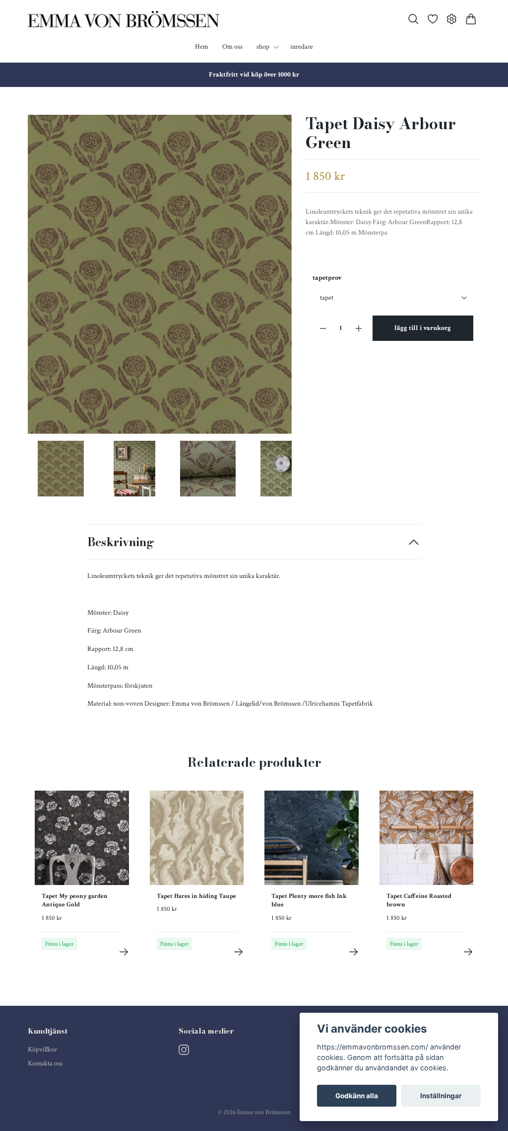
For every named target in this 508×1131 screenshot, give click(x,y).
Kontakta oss (45, 1063)
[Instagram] (184, 1050)
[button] (276, 277)
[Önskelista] (433, 19)
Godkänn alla (356, 1096)
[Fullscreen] (160, 274)
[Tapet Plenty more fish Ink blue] (353, 952)
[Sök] (413, 19)
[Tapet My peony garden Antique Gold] (124, 952)
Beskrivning (120, 542)
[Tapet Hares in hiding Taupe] (238, 952)
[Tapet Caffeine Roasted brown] (468, 952)
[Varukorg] (471, 19)
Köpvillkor (42, 1049)
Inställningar (441, 1096)
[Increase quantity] (359, 328)
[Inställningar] (451, 19)
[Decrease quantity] (323, 328)
